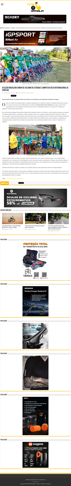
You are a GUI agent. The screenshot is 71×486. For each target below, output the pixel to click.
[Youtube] (36, 482)
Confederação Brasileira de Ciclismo (14, 178)
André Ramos (42, 479)
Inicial (3, 28)
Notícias (8, 28)
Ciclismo (13, 28)
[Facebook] (32, 482)
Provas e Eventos (30, 92)
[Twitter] (34, 482)
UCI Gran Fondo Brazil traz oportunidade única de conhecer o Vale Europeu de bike (58, 227)
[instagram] (38, 482)
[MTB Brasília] (35, 6)
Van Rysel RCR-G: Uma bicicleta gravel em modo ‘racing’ (11, 226)
